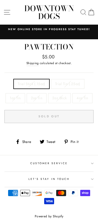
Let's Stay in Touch (49, 179)
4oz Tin (82, 98)
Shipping (32, 63)
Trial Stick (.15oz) (31, 83)
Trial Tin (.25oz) (67, 83)
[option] (49, 29)
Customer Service (49, 163)
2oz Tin (36, 98)
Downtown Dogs (49, 12)
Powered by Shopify (49, 216)
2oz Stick (59, 98)
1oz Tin (15, 98)
